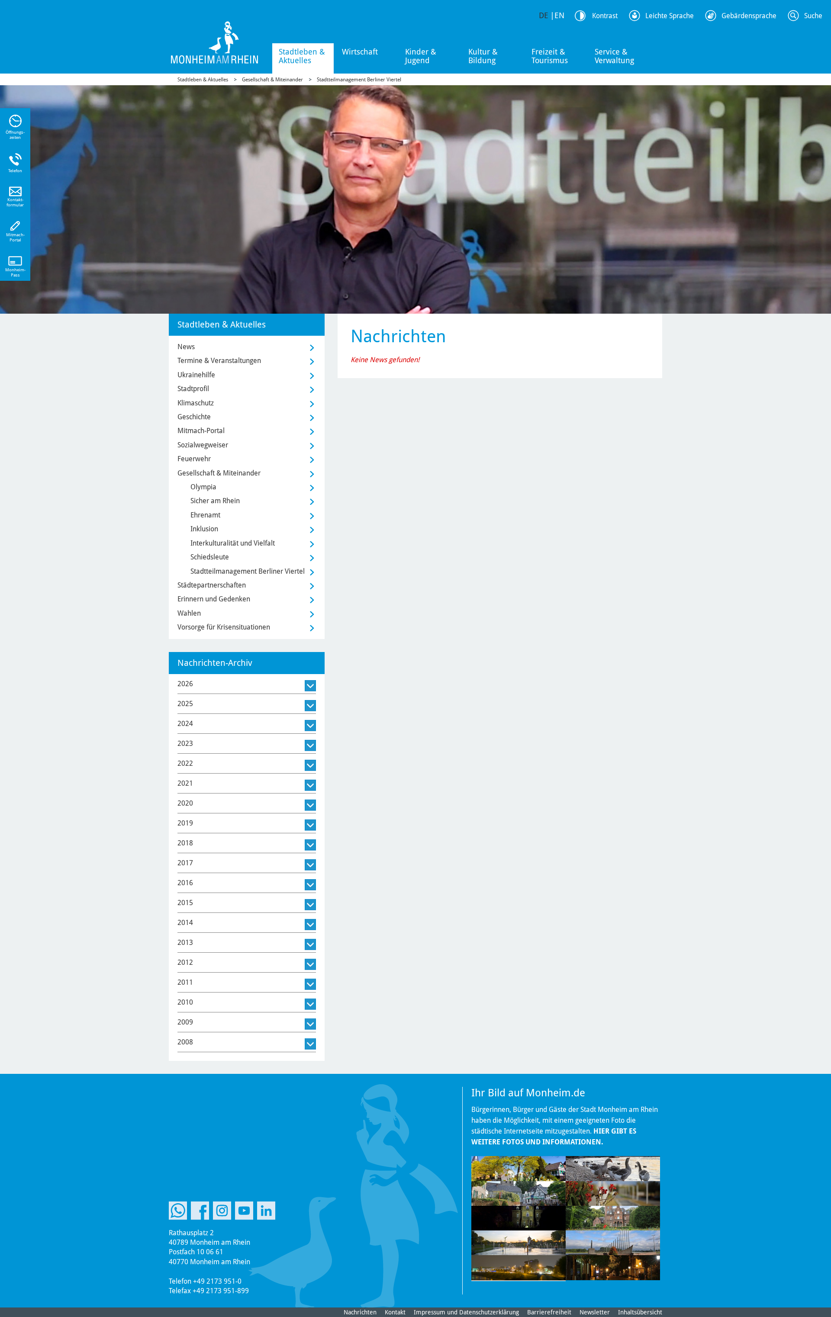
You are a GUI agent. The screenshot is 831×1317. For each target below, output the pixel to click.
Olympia (203, 487)
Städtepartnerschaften (211, 585)
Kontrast (605, 16)
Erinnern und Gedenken (213, 599)
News (186, 347)
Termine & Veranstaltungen (219, 361)
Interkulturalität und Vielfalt (232, 543)
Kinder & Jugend (420, 56)
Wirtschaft (360, 51)
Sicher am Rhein (215, 501)
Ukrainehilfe (196, 375)
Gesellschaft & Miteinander (272, 80)
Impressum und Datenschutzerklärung (466, 1312)
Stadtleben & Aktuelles (302, 56)
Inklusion (204, 529)
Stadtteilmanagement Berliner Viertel (359, 80)
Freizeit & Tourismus (549, 56)
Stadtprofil (193, 389)
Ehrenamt (205, 515)
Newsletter (595, 1312)
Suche (813, 16)
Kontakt (395, 1312)
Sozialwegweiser (202, 445)
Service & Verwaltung (614, 56)
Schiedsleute (209, 557)
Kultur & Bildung (483, 56)
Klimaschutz (195, 403)
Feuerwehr (194, 459)
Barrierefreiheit (549, 1312)
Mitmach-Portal (201, 431)
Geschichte (194, 417)
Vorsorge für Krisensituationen (223, 627)
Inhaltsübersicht (640, 1312)
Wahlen (189, 613)
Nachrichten (360, 1312)
